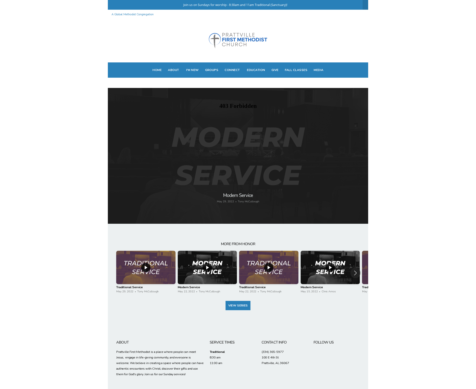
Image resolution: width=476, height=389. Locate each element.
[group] (146, 273)
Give (275, 70)
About (174, 70)
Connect (233, 70)
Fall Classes (296, 70)
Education (256, 70)
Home (157, 70)
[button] (355, 273)
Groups (211, 70)
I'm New (192, 70)
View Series (238, 305)
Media (318, 70)
